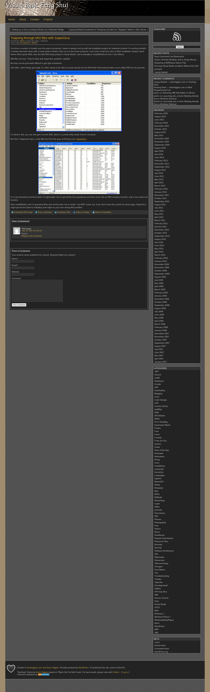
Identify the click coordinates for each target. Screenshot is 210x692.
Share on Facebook (103, 212)
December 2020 (161, 138)
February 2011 (161, 223)
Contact (34, 19)
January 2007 (160, 362)
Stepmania (159, 557)
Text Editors (159, 569)
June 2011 (159, 211)
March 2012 (159, 186)
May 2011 (158, 214)
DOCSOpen (159, 415)
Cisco (156, 397)
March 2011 (159, 220)
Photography (160, 522)
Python (157, 529)
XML (156, 632)
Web (156, 610)
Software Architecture (164, 551)
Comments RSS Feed (23, 212)
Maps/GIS (158, 481)
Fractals (158, 437)
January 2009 (160, 296)
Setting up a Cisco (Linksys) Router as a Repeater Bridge (38, 29)
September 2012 (162, 167)
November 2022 (161, 126)
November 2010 (161, 230)
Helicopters (159, 456)
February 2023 (161, 123)
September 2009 (162, 274)
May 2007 (158, 355)
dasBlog (158, 409)
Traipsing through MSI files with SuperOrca (40, 38)
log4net (157, 478)
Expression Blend (162, 425)
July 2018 (158, 154)
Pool (156, 525)
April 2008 (159, 321)
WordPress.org (161, 652)
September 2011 (161, 201)
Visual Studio (160, 604)
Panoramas (159, 513)
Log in (157, 642)
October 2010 (160, 233)
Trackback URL (63, 212)
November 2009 (161, 267)
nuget (157, 503)
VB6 (156, 595)
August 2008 (160, 308)
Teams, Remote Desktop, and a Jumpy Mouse (175, 59)
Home (11, 19)
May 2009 (158, 283)
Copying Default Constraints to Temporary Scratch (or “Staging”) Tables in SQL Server (107, 29)
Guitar (157, 447)
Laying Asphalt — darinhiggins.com (169, 82)
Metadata (158, 488)
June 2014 (159, 157)
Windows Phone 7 (162, 617)
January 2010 (160, 261)
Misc (156, 491)
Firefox (157, 428)
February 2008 (161, 327)
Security (158, 547)
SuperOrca (81, 139)
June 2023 (159, 120)
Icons (156, 463)
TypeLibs (158, 582)
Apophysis (159, 381)
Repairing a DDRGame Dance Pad (170, 63)
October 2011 (160, 198)
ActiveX (157, 375)
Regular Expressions (163, 538)
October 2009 (160, 270)
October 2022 (160, 129)
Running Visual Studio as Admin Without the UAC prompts (176, 67)
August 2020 (160, 148)
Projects (48, 19)
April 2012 (159, 182)
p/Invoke (158, 510)
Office (157, 507)
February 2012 (161, 189)
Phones (157, 519)
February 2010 (161, 258)
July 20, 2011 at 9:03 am (32, 231)
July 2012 (158, 173)
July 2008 (158, 311)
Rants (157, 532)
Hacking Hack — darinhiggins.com (169, 87)
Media (157, 485)
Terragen (158, 566)
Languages (159, 475)
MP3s (157, 494)
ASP (156, 387)
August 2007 (160, 346)
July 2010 (158, 242)
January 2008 (160, 330)
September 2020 (162, 145)
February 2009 (161, 292)
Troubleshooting (161, 576)
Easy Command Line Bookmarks (169, 56)
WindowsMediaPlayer (164, 620)
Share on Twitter (82, 212)
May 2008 (158, 318)
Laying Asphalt (161, 72)
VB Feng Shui (160, 592)
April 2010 (159, 252)
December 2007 (161, 333)
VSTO (157, 607)
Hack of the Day (161, 450)
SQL (156, 554)
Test (24, 228)
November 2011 (161, 195)
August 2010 (160, 239)
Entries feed (159, 645)
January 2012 (160, 192)
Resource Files (161, 541)
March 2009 (159, 289)
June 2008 (159, 314)
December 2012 (161, 164)
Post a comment (45, 212)
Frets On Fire (160, 441)
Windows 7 (159, 614)
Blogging (158, 393)
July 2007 (158, 349)
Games (157, 444)
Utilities (34, 43)
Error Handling (161, 422)
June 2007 (159, 352)
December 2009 (161, 264)
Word (156, 623)
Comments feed (161, 648)
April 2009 (159, 286)
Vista (156, 601)
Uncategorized (161, 585)
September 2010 (162, 236)
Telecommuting (161, 563)
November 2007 (161, 336)
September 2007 (162, 343)
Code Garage (160, 400)
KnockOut (158, 472)
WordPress (159, 626)
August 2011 (160, 204)
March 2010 (159, 255)
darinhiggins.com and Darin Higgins (43, 667)
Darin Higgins (42, 672)
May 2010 (158, 248)
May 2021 (158, 135)
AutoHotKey (159, 390)
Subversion (159, 560)
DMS (156, 412)
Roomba (158, 544)
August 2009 (160, 277)
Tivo (156, 573)
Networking (159, 500)
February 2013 (161, 160)
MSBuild (158, 497)
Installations (25, 43)
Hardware (158, 453)
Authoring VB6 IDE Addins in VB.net (179, 93)
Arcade (157, 384)
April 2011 (158, 217)
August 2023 (160, 116)
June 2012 (159, 176)
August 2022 (160, 132)
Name (14, 258)
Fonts (157, 434)
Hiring (157, 459)
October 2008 (160, 302)
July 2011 (158, 208)
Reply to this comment (32, 236)
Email (14, 265)
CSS (156, 403)
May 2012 (158, 179)
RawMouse (159, 535)
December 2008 (161, 299)
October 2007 (160, 340)
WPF (156, 629)
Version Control (161, 598)
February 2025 (161, 113)
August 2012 (160, 170)
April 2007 (159, 359)
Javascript (159, 469)
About (22, 19)
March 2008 (159, 324)
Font (156, 431)
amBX (157, 378)
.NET (156, 371)
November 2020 (161, 142)
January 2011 (160, 226)
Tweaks (157, 579)
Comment (16, 278)
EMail (156, 419)
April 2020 (159, 151)
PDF (156, 516)
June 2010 (159, 245)
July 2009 (158, 280)
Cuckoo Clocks (161, 406)
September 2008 (162, 305)
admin (22, 41)
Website (15, 272)
